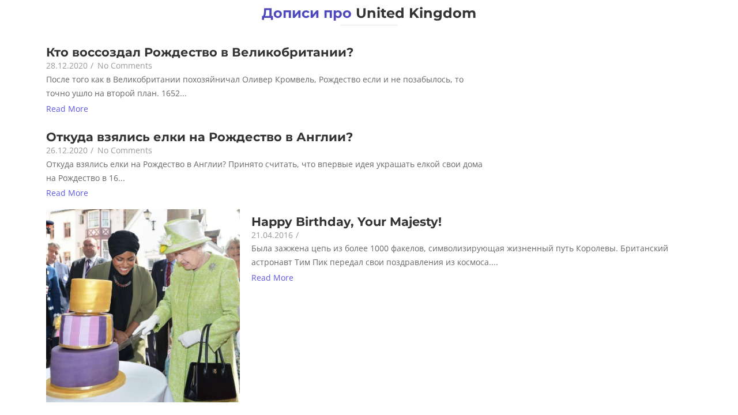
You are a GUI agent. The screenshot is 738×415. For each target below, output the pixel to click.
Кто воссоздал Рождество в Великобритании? (199, 52)
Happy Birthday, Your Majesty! (346, 221)
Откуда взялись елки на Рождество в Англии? (199, 137)
